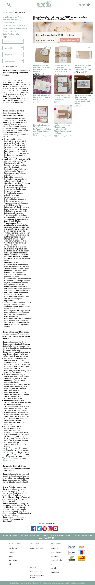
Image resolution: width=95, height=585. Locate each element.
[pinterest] (44, 529)
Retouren (54, 556)
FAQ (52, 564)
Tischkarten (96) (9, 23)
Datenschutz (13, 560)
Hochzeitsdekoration (10, 460)
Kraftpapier (8, 55)
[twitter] (39, 529)
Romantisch (8, 41)
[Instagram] (50, 529)
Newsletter (55, 572)
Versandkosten (56, 552)
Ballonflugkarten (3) (10, 34)
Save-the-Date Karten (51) (13, 25)
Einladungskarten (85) (11, 17)
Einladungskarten (16, 458)
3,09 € (77, 106)
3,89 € (36, 134)
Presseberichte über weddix (37, 577)
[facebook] (33, 529)
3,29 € (57, 74)
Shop (10, 12)
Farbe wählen (8, 48)
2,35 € (57, 136)
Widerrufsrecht (56, 560)
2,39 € (39, 74)
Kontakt (54, 568)
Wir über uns (13, 548)
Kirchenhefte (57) (9, 31)
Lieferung (54, 548)
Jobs (10, 564)
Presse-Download (36, 572)
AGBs (10, 556)
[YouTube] (55, 529)
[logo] (47, 5)
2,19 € (57, 102)
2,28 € (80, 72)
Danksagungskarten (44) (12, 20)
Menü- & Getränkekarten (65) (14, 28)
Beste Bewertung (10, 61)
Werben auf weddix (37, 548)
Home (4, 12)
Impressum (12, 552)
